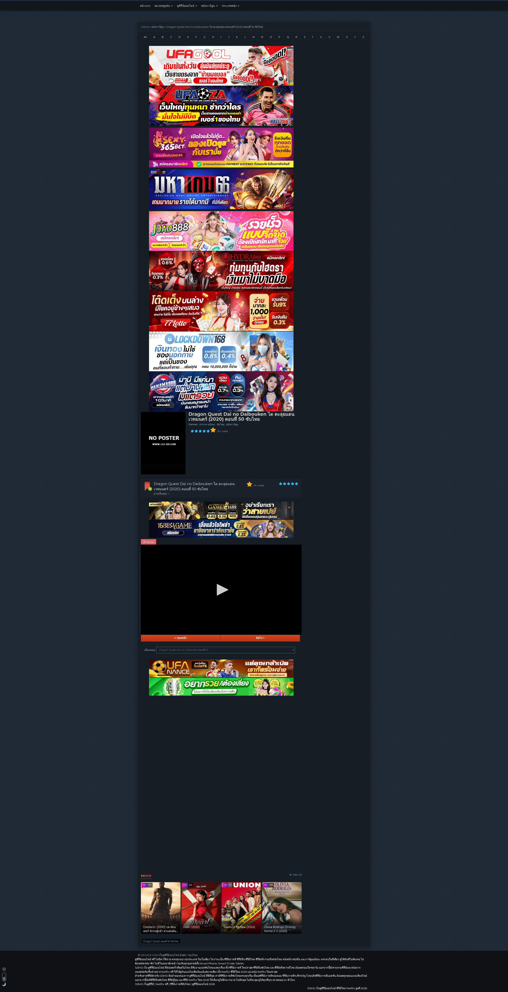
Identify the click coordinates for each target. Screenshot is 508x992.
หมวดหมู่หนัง (162, 6)
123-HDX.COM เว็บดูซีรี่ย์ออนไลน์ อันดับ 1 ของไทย (169, 955)
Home (145, 26)
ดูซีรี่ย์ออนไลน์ (186, 6)
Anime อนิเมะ (207, 424)
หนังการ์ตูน (208, 6)
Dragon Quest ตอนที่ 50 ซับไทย (160, 941)
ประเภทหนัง (229, 6)
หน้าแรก (145, 6)
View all (297, 874)
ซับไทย (220, 424)
